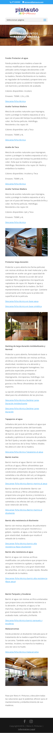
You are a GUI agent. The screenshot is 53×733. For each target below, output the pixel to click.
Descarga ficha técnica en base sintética (23, 306)
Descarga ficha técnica (15, 101)
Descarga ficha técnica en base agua (21, 301)
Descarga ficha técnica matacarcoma (22, 652)
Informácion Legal (26, 729)
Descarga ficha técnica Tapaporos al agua (24, 452)
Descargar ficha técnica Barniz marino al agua (26, 483)
